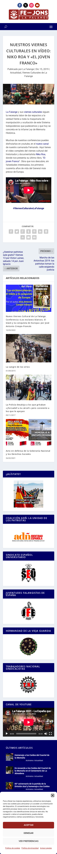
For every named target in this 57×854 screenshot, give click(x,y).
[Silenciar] (45, 733)
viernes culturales (33, 112)
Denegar (28, 833)
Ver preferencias (28, 841)
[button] (52, 795)
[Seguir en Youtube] (37, 5)
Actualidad (15, 72)
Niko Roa (40, 154)
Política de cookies (12, 848)
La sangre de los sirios (18, 366)
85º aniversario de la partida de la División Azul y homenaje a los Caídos (32, 785)
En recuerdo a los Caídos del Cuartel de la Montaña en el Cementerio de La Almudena (33, 771)
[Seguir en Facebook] (19, 5)
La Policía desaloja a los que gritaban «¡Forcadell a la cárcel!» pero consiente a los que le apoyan (27, 408)
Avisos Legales (46, 848)
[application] (28, 722)
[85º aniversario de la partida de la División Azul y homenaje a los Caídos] (9, 785)
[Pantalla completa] (50, 733)
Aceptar (28, 825)
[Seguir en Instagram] (31, 5)
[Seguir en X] (25, 5)
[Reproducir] (6, 733)
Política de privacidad (30, 848)
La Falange (28, 69)
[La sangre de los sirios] (28, 348)
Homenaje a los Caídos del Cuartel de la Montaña (32, 756)
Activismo (30, 761)
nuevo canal (42, 143)
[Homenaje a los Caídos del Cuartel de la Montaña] (9, 757)
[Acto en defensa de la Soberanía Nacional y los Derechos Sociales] (28, 432)
